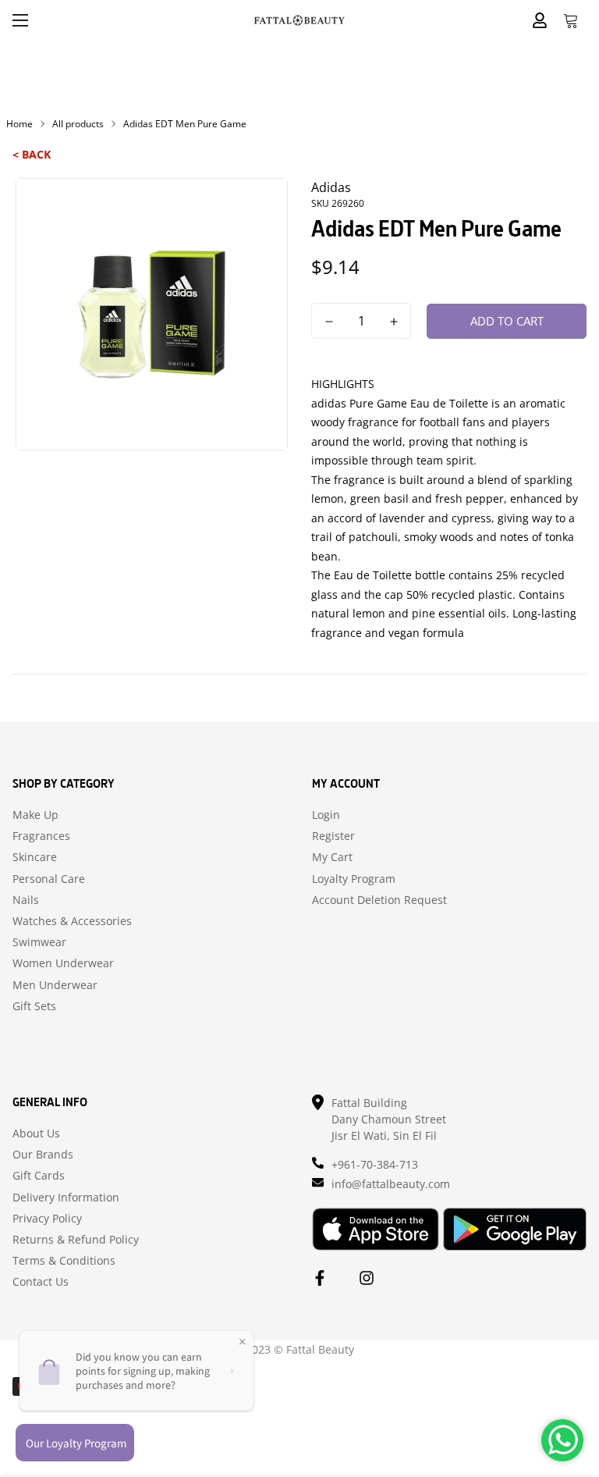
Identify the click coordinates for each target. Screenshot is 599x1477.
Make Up (35, 815)
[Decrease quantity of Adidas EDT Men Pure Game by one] (329, 322)
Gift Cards (38, 1175)
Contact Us (40, 1282)
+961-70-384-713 (374, 1164)
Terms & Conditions (63, 1261)
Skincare (34, 857)
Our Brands (42, 1154)
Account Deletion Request (379, 900)
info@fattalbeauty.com (390, 1183)
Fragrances (41, 836)
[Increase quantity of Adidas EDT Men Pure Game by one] (393, 322)
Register (333, 836)
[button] (571, 20)
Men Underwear (54, 985)
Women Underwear (63, 963)
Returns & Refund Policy (75, 1239)
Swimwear (39, 942)
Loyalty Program (353, 879)
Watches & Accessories (72, 921)
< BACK (31, 154)
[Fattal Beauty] (299, 20)
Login (326, 815)
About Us (36, 1133)
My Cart (332, 857)
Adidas (331, 187)
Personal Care (48, 879)
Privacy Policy (47, 1218)
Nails (25, 900)
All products (78, 123)
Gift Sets (34, 1006)
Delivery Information (65, 1197)
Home (19, 123)
